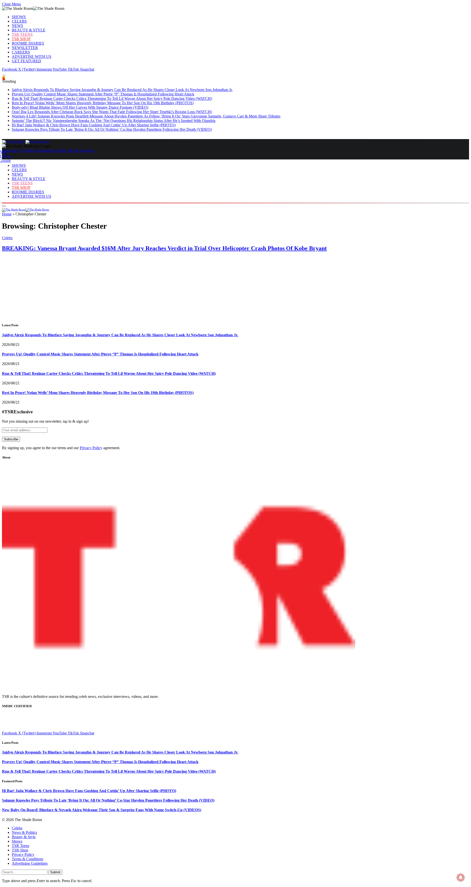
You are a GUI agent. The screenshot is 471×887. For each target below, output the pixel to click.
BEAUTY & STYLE (28, 30)
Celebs (7, 238)
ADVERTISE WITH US (31, 56)
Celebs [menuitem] (17, 828)
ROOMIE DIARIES (28, 43)
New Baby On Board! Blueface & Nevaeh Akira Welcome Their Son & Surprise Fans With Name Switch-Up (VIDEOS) (101, 810)
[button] (11, 4)
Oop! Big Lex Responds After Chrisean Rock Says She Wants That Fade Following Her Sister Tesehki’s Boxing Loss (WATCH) (112, 112)
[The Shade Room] (25, 141)
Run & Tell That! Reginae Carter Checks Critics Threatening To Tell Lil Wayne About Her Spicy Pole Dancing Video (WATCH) (112, 98)
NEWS (17, 26)
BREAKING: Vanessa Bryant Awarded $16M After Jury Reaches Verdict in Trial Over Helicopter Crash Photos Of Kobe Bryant (164, 248)
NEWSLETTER (25, 48)
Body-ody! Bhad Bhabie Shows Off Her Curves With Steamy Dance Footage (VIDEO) (80, 107)
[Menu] (3, 75)
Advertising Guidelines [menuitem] (30, 863)
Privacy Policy (91, 448)
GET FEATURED (26, 61)
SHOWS (19, 17)
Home (7, 214)
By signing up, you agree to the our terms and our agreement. (61, 448)
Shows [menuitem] (17, 841)
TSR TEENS (22, 34)
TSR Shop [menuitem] (20, 850)
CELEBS (19, 21)
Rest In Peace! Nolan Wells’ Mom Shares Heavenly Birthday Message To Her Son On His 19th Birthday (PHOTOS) (103, 103)
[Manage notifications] (461, 877)
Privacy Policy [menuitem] (23, 854)
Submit (55, 872)
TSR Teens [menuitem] (20, 846)
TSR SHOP (21, 39)
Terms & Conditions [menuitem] (27, 859)
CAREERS (21, 52)
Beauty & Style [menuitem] (24, 837)
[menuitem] (240, 828)
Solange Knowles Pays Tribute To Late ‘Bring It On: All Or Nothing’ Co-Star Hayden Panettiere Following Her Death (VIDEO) (112, 129)
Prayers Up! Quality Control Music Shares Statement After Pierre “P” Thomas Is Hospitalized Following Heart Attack (103, 94)
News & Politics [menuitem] (24, 832)
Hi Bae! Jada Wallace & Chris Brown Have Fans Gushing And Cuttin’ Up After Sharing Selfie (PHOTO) (94, 125)
